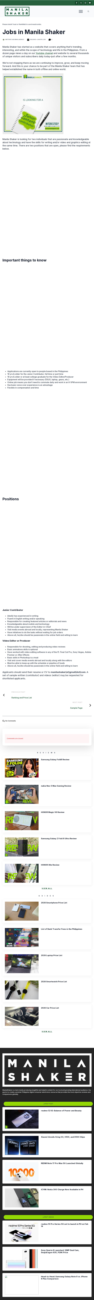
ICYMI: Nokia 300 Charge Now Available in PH (62, 1189)
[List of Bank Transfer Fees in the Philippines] (22, 937)
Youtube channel (44, 53)
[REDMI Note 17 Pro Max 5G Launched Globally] (22, 1171)
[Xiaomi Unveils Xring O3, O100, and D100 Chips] (22, 1145)
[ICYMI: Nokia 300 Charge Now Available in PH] (22, 1197)
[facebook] (76, 3)
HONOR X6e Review (50, 865)
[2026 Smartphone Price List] (22, 911)
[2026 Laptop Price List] (22, 963)
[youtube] (90, 3)
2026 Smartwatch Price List (54, 982)
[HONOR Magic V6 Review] (22, 820)
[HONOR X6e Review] (22, 873)
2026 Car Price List (50, 1008)
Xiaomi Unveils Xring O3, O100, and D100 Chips (63, 1137)
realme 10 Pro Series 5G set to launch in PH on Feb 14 (64, 1225)
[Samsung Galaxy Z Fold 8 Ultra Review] (22, 846)
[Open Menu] (81, 11)
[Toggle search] (88, 11)
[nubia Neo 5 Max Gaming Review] (22, 794)
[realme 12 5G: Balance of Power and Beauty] (22, 1119)
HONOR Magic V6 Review (52, 812)
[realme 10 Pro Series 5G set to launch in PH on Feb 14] (22, 1232)
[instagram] (85, 3)
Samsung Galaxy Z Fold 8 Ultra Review (59, 838)
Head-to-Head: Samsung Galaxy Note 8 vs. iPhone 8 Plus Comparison (64, 1278)
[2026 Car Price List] (22, 1016)
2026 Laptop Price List (51, 955)
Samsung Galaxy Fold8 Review (55, 759)
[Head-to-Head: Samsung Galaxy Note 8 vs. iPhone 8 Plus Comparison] (22, 1285)
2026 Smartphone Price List (54, 903)
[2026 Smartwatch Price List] (22, 990)
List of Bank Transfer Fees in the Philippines (61, 929)
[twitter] (81, 3)
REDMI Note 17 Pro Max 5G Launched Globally (62, 1163)
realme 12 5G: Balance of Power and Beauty (61, 1111)
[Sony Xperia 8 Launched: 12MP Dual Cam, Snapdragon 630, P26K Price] (22, 1258)
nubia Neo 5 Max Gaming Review (56, 786)
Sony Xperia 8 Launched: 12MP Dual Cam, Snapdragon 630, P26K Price (60, 1251)
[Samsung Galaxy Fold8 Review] (22, 767)
